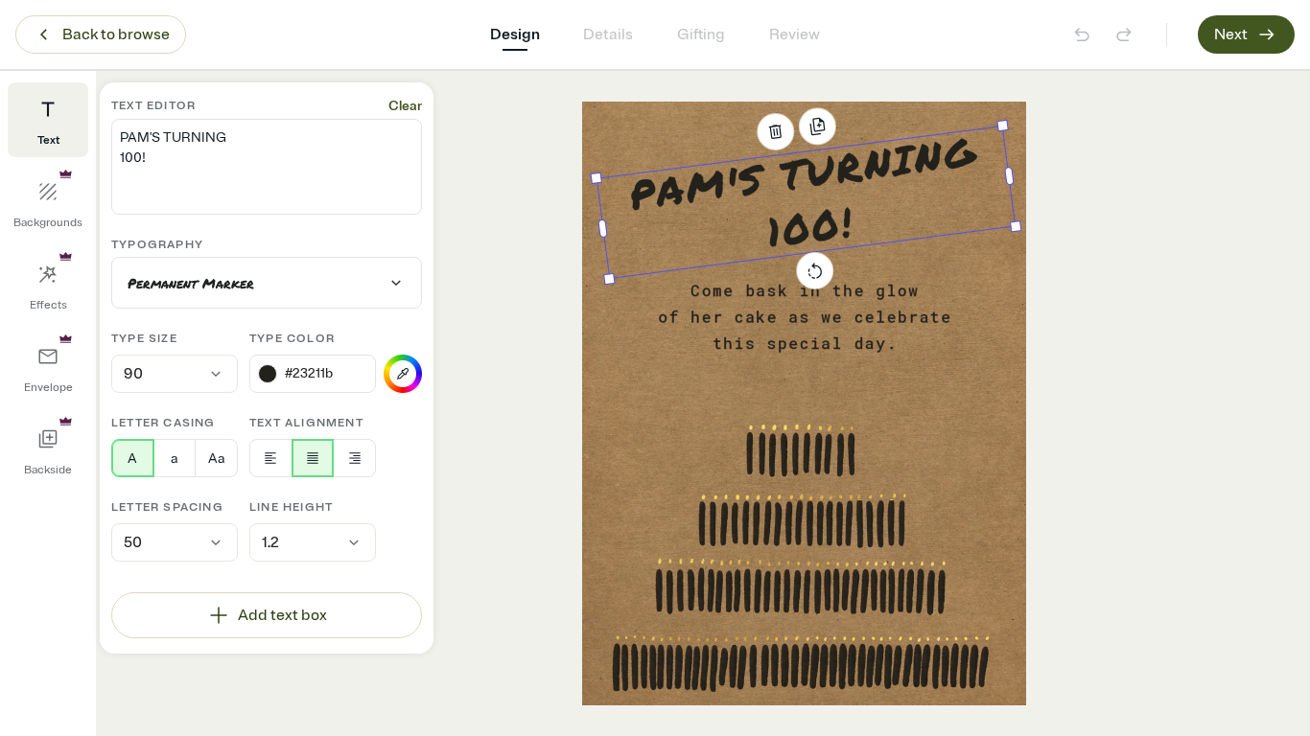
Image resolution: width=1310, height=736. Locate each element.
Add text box (282, 615)
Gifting (701, 34)
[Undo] (1081, 34)
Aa (216, 458)
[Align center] (313, 458)
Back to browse (116, 34)
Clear (405, 106)
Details (608, 34)
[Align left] (270, 458)
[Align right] (354, 458)
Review (794, 34)
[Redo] (1123, 34)
